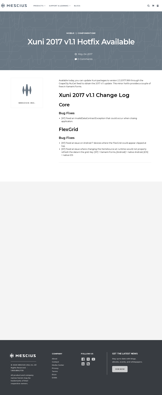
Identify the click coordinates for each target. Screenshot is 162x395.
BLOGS (77, 6)
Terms (55, 371)
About (54, 359)
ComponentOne (87, 33)
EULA (54, 374)
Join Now (120, 369)
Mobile (70, 33)
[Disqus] (81, 228)
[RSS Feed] (88, 364)
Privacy (55, 368)
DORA (54, 378)
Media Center (58, 365)
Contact (55, 362)
